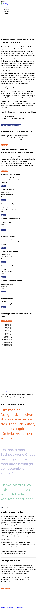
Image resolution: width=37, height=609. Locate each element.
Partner (6, 11)
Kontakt (7, 13)
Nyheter (6, 9)
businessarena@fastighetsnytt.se (14, 553)
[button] (11, 125)
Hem (5, 8)
